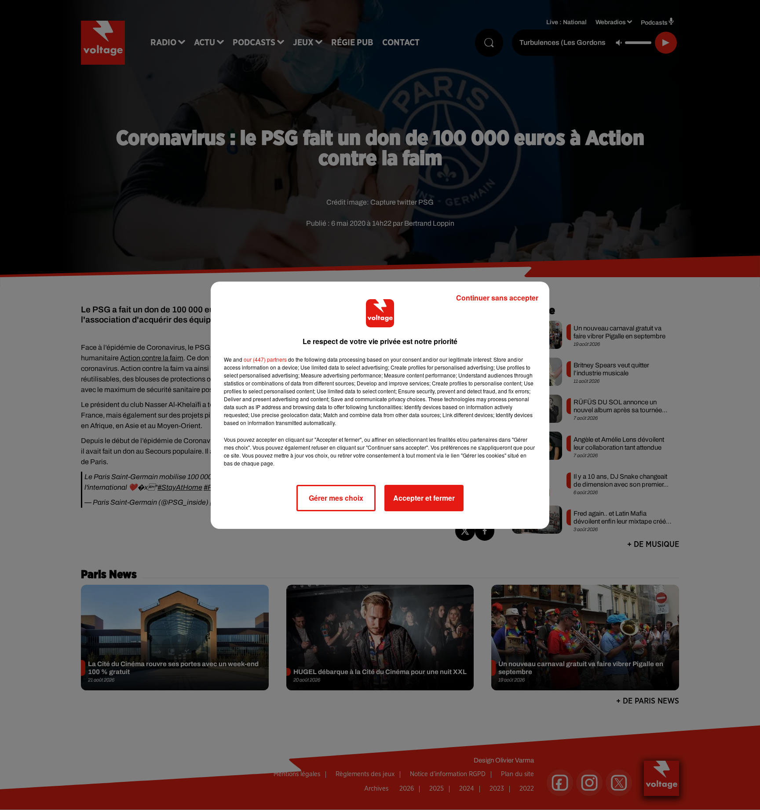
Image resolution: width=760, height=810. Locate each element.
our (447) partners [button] (265, 359)
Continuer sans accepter (497, 298)
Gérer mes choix (336, 498)
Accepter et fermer (424, 498)
